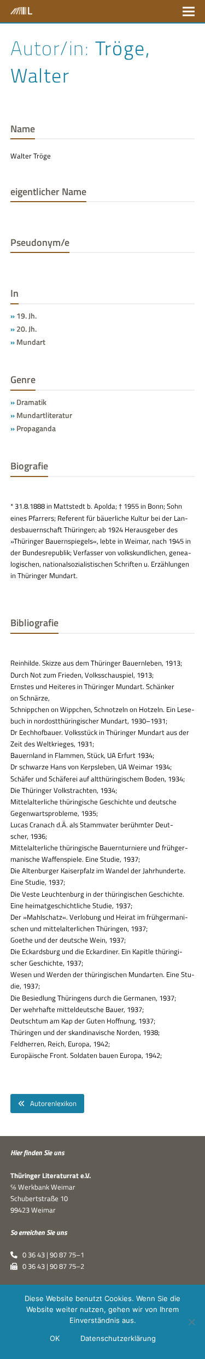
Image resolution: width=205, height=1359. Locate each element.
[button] (189, 11)
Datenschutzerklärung (118, 1338)
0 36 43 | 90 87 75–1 (50, 1254)
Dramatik (31, 402)
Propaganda (36, 428)
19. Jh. (26, 315)
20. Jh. (26, 328)
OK (55, 1338)
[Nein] (191, 1321)
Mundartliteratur (44, 415)
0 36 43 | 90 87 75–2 (50, 1266)
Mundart (30, 342)
